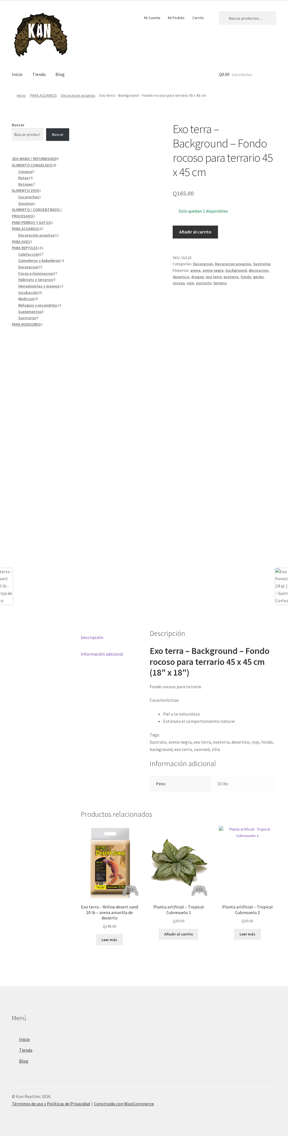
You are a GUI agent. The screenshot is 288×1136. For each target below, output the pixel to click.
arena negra (213, 270)
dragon (197, 276)
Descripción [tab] (92, 637)
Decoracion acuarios (78, 95)
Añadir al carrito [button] (178, 934)
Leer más (109, 939)
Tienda (39, 74)
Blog (60, 74)
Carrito (198, 17)
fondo (245, 276)
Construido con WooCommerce (124, 1103)
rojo (190, 282)
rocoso (179, 282)
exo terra (214, 276)
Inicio (17, 74)
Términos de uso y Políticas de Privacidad (51, 1103)
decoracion (258, 270)
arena (195, 270)
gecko (258, 276)
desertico (181, 276)
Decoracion (203, 263)
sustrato (203, 282)
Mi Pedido (176, 17)
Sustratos (262, 263)
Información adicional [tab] (102, 654)
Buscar (18, 124)
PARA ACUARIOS (43, 95)
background (236, 270)
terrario (220, 282)
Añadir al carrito (195, 232)
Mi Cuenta (152, 17)
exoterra (231, 276)
